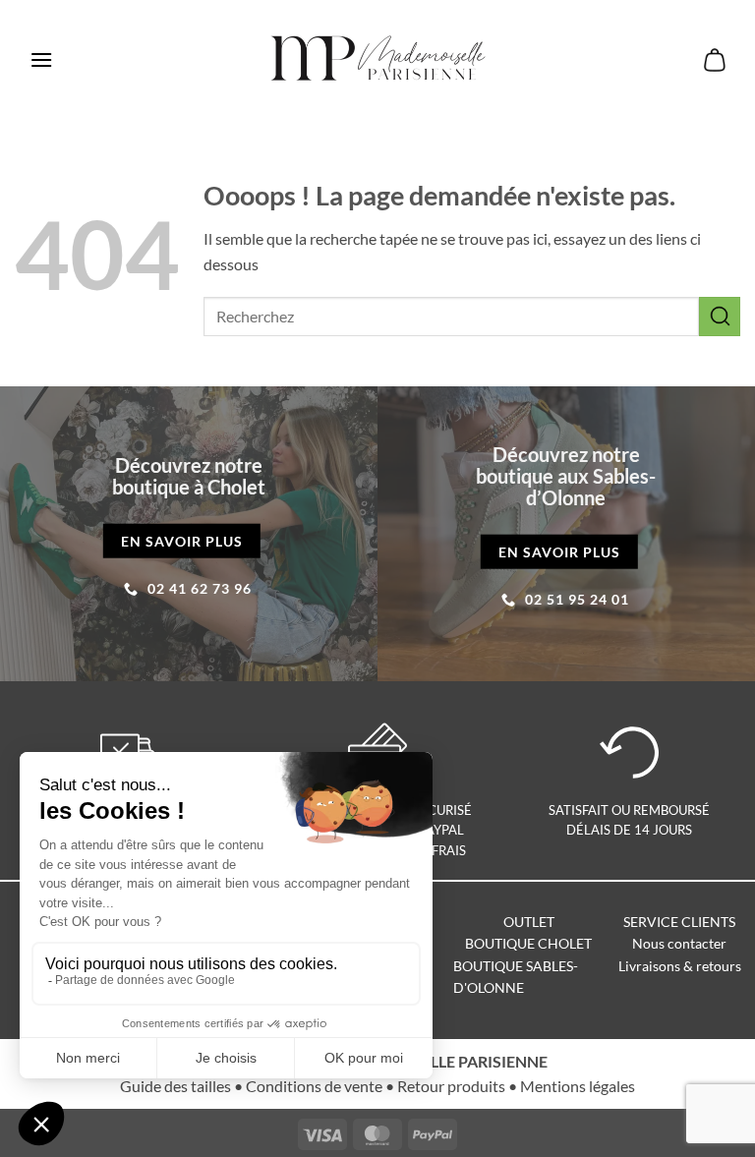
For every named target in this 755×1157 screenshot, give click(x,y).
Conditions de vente (314, 1085)
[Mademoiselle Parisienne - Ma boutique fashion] (378, 59)
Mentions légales (577, 1085)
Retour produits (451, 1085)
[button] (41, 59)
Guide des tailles (175, 1085)
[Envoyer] (719, 316)
